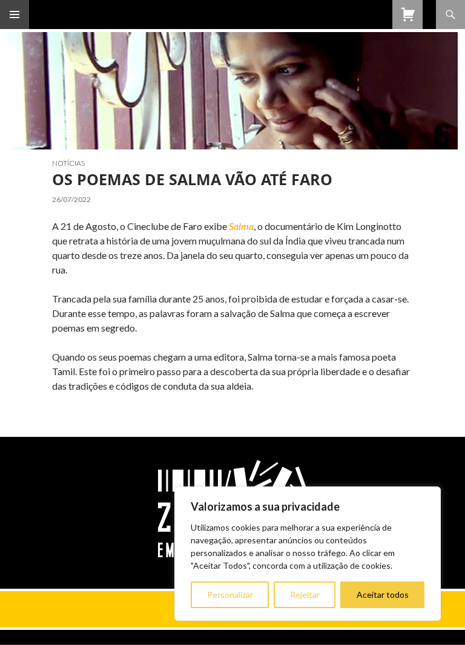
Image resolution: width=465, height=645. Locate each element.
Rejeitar (305, 594)
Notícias (68, 163)
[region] (307, 553)
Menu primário (14, 14)
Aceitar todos (383, 594)
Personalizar (230, 594)
